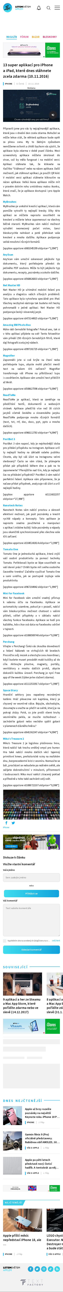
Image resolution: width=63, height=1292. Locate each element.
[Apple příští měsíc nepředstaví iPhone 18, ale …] (22, 1220)
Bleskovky (50, 37)
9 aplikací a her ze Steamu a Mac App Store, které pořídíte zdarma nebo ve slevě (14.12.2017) (22, 1005)
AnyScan (8, 255)
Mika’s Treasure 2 (13, 739)
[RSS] (57, 1269)
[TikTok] (50, 1269)
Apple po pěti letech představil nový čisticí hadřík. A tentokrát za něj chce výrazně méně (40, 1163)
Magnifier (9, 356)
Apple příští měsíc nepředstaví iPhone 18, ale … (22, 1239)
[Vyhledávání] (48, 7)
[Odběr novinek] (39, 8)
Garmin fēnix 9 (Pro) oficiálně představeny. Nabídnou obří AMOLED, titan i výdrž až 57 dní (42, 1138)
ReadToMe (9, 395)
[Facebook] (30, 1269)
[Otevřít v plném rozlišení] (31, 805)
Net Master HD (11, 285)
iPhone (8, 83)
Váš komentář (10, 900)
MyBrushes (9, 202)
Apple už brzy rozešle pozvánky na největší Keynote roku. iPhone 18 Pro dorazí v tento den (42, 1112)
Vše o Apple (33, 1148)
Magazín (11, 37)
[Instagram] (44, 1269)
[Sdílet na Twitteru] (13, 823)
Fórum (24, 37)
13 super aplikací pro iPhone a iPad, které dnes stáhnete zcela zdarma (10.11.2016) (28, 70)
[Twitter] (37, 1269)
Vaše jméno (9, 870)
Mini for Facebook (13, 593)
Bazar (36, 37)
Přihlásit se (31, 893)
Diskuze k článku (14, 857)
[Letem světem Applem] (17, 7)
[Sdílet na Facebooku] (6, 823)
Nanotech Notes (12, 505)
